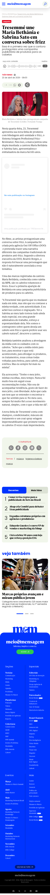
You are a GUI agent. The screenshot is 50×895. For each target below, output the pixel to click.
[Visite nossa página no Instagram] (25, 891)
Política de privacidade (33, 791)
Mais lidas (36, 490)
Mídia (7, 682)
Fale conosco (34, 796)
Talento (32, 690)
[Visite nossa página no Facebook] (13, 891)
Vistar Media (33, 743)
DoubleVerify (33, 765)
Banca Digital (10, 712)
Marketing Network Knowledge (12, 813)
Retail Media (33, 698)
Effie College (9, 850)
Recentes (13, 490)
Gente (7, 685)
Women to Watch (35, 804)
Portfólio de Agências (13, 715)
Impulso (32, 734)
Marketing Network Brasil (14, 800)
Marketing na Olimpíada (34, 680)
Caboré (8, 752)
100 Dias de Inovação (36, 675)
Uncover (32, 756)
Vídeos (7, 706)
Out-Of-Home (34, 707)
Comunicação (10, 675)
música (20, 458)
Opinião (8, 688)
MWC (7, 733)
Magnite (32, 753)
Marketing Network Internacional (12, 837)
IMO (30, 724)
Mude (31, 759)
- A (5, 85)
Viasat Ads (33, 750)
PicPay (31, 737)
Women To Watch (11, 695)
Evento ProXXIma (11, 743)
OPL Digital (33, 730)
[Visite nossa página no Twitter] (19, 891)
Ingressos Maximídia (33, 812)
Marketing (12, 14)
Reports (8, 719)
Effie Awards (9, 749)
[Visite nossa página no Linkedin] (30, 891)
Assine (31, 781)
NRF (7, 736)
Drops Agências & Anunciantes (35, 685)
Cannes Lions (10, 727)
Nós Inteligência (35, 740)
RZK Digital (33, 762)
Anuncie (32, 787)
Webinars (8, 709)
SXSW (7, 730)
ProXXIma (9, 691)
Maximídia (9, 746)
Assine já (25, 651)
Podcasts (8, 703)
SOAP (31, 721)
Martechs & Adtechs (36, 710)
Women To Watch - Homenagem (12, 819)
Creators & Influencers (33, 702)
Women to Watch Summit (14, 784)
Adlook (31, 768)
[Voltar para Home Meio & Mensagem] (22, 4)
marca (9, 463)
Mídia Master (10, 792)
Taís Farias (7, 75)
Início (4, 14)
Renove (32, 784)
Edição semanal (34, 801)
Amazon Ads (33, 727)
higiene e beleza (34, 458)
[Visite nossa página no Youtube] (36, 891)
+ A (10, 85)
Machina (32, 746)
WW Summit (9, 740)
